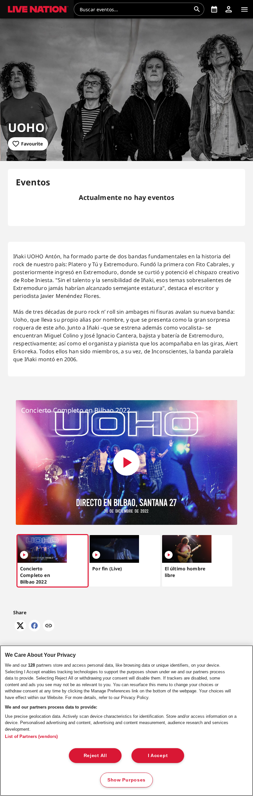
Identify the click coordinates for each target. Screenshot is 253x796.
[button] (37, 9)
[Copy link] (48, 626)
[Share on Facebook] (34, 629)
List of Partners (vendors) (31, 736)
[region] (126, 720)
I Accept (158, 755)
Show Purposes (126, 779)
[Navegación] (244, 9)
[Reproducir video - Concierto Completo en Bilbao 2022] (126, 462)
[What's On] (214, 9)
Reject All (95, 755)
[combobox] (135, 9)
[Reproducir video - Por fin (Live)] (96, 555)
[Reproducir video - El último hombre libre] (169, 555)
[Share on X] (20, 629)
